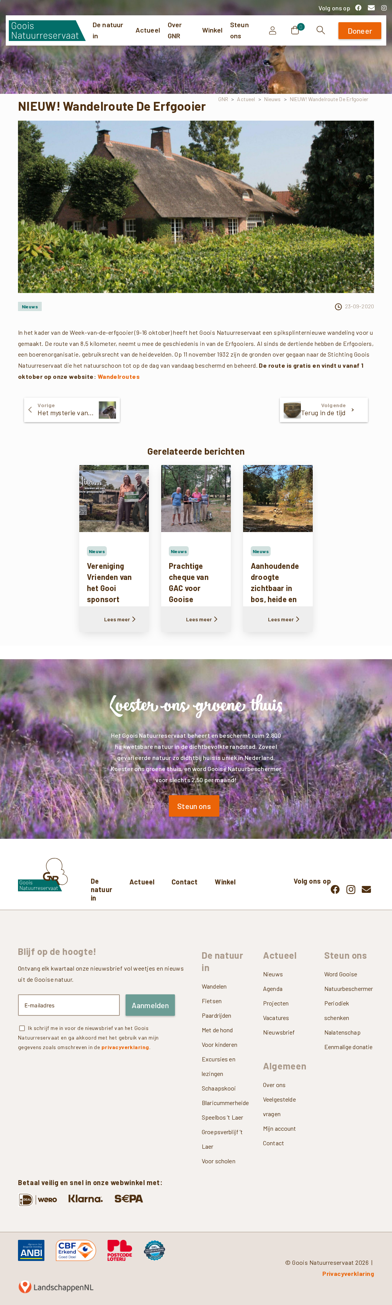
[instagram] (384, 8)
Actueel (141, 882)
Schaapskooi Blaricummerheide (225, 1095)
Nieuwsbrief (279, 1032)
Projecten (276, 1003)
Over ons (274, 1084)
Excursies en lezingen (218, 1066)
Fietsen (212, 1000)
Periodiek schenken (336, 1010)
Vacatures (276, 1017)
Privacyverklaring (348, 1273)
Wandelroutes (119, 376)
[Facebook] (358, 8)
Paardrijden (217, 1015)
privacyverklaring (125, 1047)
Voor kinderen (219, 1044)
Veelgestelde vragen (279, 1106)
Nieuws (273, 974)
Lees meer (117, 619)
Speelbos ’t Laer (222, 1117)
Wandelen (214, 986)
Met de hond (217, 1029)
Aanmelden (150, 1005)
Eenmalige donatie (348, 1046)
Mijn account (279, 1128)
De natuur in (101, 889)
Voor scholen (218, 1160)
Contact (185, 882)
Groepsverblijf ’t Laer (222, 1139)
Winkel (225, 882)
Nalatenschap (342, 1032)
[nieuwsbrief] (371, 8)
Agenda (273, 988)
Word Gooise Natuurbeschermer (348, 981)
